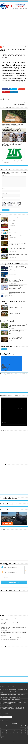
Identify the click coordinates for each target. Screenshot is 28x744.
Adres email (4, 193)
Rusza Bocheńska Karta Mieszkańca (17, 273)
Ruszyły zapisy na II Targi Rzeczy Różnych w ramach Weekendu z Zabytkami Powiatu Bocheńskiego (13, 144)
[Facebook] (14, 742)
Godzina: (4, 349)
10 (2, 730)
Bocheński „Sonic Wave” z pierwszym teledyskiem (19, 103)
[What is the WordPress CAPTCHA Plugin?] (10, 204)
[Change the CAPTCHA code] (20, 203)
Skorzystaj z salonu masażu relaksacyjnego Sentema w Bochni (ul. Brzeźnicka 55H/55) (17, 243)
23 (25, 732)
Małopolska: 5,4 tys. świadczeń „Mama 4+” (12, 161)
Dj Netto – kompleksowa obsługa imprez (18, 235)
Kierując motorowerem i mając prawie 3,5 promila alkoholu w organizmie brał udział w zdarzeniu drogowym (12, 696)
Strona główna (3, 49)
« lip (1, 737)
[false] (25, 570)
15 (21, 730)
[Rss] (13, 742)
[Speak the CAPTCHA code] (20, 204)
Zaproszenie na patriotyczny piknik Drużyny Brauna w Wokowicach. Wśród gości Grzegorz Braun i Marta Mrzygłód (13, 691)
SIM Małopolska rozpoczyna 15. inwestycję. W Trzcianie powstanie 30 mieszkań (13, 125)
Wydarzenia (10, 49)
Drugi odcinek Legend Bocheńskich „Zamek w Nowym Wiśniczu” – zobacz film (17, 332)
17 (2, 732)
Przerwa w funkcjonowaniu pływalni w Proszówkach (9, 100)
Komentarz (4, 175)
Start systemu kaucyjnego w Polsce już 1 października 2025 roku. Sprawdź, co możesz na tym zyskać (18, 280)
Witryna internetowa (6, 197)
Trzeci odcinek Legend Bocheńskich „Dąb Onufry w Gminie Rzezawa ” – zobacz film (18, 325)
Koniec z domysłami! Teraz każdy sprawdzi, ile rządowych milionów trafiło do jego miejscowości (17, 268)
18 (6, 732)
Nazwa (3, 188)
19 (10, 732)
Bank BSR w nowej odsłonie (15, 223)
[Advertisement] (14, 26)
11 (6, 730)
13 (13, 730)
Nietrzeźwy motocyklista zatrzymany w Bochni (10, 694)
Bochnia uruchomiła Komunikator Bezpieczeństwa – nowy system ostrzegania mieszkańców (16, 287)
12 (10, 730)
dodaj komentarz (22, 59)
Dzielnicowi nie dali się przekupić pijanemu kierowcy (12, 618)
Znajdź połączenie (13, 582)
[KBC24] (14, 6)
